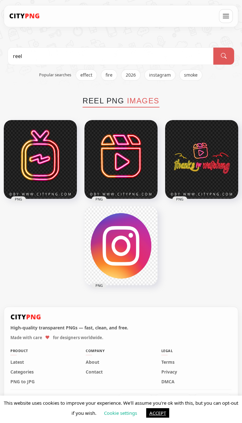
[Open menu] (226, 16)
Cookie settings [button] (120, 413)
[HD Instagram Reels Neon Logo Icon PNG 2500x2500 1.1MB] (121, 159)
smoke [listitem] (191, 75)
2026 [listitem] (131, 75)
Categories (22, 372)
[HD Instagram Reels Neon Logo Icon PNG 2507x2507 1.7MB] (40, 159)
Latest (17, 362)
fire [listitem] (109, 75)
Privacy (169, 372)
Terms (168, 362)
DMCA (168, 382)
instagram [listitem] (160, 75)
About (92, 362)
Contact (94, 372)
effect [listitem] (86, 75)
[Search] (223, 56)
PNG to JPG (22, 382)
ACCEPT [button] (157, 413)
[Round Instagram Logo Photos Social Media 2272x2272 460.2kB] (121, 245)
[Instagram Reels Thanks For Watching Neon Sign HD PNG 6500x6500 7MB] (201, 159)
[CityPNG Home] (24, 16)
